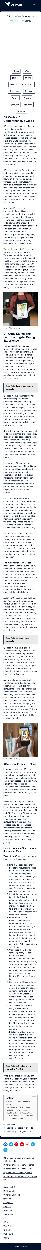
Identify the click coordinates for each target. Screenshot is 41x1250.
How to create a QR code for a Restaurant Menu (21, 1117)
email (14, 84)
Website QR (8, 1234)
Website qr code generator (18, 1131)
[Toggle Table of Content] (32, 1098)
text (17, 71)
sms (29, 78)
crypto (16, 105)
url (28, 71)
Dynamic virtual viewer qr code (17, 1173)
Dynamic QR (9, 1191)
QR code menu (19, 208)
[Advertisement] (20, 47)
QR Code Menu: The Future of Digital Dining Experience (18, 1108)
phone (16, 78)
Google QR (8, 1203)
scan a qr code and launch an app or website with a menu (20, 161)
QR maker (7, 1222)
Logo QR (7, 1206)
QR (4, 1218)
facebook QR (9, 1199)
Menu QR (10, 1124)
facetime (15, 91)
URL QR (7, 1230)
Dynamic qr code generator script (18, 1165)
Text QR (7, 1226)
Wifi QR (6, 1238)
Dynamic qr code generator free (17, 1169)
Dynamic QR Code (11, 1195)
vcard (29, 105)
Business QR (9, 1187)
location (29, 91)
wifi (16, 98)
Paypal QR (8, 1214)
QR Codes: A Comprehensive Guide (18, 1103)
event (28, 98)
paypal (22, 111)
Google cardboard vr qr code (19, 1128)
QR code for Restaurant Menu (21, 1113)
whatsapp (28, 84)
